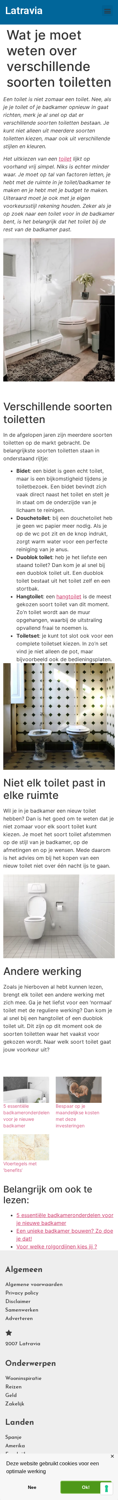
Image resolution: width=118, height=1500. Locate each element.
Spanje (13, 1437)
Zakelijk (14, 1404)
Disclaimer (17, 1301)
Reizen (13, 1387)
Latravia (24, 10)
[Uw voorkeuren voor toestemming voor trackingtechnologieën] (106, 1488)
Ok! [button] (86, 1487)
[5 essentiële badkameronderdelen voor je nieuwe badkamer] (26, 1090)
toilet (65, 158)
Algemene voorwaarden (34, 1284)
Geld (11, 1395)
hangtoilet (68, 596)
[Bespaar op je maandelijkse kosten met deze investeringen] (79, 1090)
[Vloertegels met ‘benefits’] (26, 1147)
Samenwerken (21, 1310)
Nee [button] (32, 1487)
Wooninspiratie (23, 1378)
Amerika (15, 1446)
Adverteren (19, 1318)
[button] (107, 10)
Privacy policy (21, 1293)
